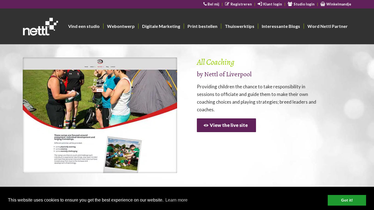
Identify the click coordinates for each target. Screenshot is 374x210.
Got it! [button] (347, 200)
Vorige (35, 115)
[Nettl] (61, 27)
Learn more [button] (176, 200)
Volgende (165, 115)
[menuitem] (212, 4)
